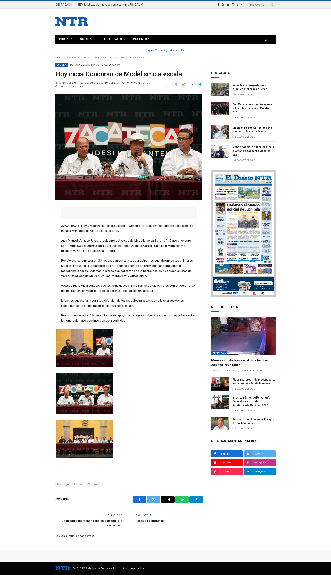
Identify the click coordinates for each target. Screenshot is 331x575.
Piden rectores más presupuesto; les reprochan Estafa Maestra (253, 381)
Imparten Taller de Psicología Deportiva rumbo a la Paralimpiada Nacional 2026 (251, 401)
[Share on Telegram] (199, 84)
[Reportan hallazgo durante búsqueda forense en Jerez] (220, 89)
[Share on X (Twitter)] (175, 84)
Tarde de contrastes (150, 520)
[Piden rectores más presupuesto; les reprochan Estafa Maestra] (220, 384)
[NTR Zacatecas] (71, 22)
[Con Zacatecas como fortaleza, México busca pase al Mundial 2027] (220, 108)
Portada (65, 39)
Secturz (78, 484)
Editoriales (113, 39)
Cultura (61, 65)
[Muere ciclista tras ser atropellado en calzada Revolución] (243, 336)
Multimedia (141, 39)
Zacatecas (94, 484)
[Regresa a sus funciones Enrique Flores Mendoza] (220, 423)
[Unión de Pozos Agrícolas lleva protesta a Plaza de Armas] (220, 132)
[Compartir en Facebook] (168, 84)
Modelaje (63, 484)
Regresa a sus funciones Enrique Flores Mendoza (253, 421)
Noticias (86, 39)
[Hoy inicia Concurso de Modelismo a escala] (128, 198)
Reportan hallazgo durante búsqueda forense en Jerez (111, 4)
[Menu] (271, 39)
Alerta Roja (219, 353)
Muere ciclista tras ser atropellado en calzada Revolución (239, 362)
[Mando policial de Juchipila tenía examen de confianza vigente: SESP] (220, 151)
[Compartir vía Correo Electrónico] (191, 84)
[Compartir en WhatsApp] (183, 84)
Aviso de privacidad (134, 568)
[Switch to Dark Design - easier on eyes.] (266, 39)
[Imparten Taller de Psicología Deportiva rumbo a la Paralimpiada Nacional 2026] (220, 402)
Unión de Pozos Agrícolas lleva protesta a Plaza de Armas (252, 129)
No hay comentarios (138, 83)
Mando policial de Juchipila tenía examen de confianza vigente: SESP (253, 151)
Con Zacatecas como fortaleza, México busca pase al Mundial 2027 (252, 108)
